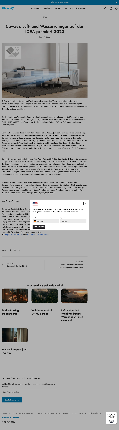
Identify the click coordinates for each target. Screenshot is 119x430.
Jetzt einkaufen (39, 227)
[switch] (111, 421)
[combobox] (38, 221)
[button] (85, 203)
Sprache (63, 218)
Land (34, 218)
